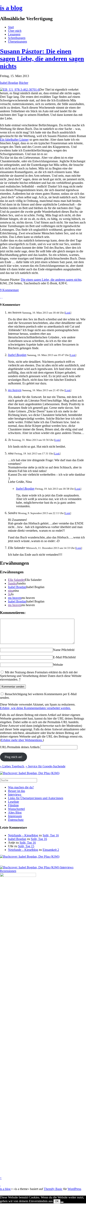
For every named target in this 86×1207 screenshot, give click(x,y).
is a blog (11, 7)
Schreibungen (16, 38)
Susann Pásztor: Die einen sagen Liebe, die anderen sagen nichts (42, 59)
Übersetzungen (17, 41)
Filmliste (13, 805)
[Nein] (62, 1202)
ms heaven (14, 390)
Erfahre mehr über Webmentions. (22, 740)
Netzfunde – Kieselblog (23, 835)
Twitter (4, 1205)
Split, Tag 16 (51, 835)
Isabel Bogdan (9, 82)
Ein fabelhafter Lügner (14, 139)
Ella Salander (16, 579)
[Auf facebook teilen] (0, 297)
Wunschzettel (16, 809)
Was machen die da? (21, 787)
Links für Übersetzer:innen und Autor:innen (35, 798)
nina (10, 590)
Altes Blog (15, 812)
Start (11, 27)
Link (67, 312)
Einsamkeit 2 (51, 849)
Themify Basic (53, 1189)
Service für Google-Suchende (45, 766)
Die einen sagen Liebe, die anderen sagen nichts (51, 279)
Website (58, 664)
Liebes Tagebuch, (12, 766)
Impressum (15, 816)
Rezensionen (8, 871)
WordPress (74, 1189)
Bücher (23, 82)
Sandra (12, 583)
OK (57, 1201)
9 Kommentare (9, 290)
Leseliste (13, 801)
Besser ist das (16, 791)
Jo (9, 594)
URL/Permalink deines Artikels (20, 747)
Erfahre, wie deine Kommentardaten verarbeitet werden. (35, 708)
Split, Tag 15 (26, 846)
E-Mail (57, 657)
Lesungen (14, 34)
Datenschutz (16, 819)
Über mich (14, 30)
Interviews (14, 794)
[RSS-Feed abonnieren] (0, 1184)
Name (57, 650)
